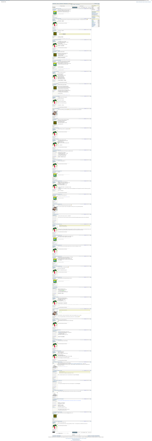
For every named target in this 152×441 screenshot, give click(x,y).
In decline (54, 29)
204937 (90, 390)
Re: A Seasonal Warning (56, 96)
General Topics (61, 3)
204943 (90, 421)
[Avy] (55, 367)
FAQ (78, 438)
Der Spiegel (59, 332)
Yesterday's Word (73, 438)
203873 (90, 108)
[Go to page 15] (77, 7)
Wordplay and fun (66, 3)
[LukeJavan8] (55, 65)
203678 (90, 71)
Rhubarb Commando (82, 8)
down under (54, 117)
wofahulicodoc (82, 380)
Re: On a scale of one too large (57, 8)
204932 (90, 370)
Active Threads (78, 4)
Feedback (85, 438)
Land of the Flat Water (55, 17)
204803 (90, 214)
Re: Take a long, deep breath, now (57, 235)
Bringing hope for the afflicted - (57, 39)
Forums (58, 3)
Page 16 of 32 (74, 7)
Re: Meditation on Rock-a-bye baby (57, 370)
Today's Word (69, 438)
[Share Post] (88, 18)
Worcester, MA (54, 158)
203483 (90, 18)
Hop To (57, 433)
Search (83, 438)
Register (96, 3)
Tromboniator (82, 60)
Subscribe (76, 438)
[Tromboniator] (55, 417)
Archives (81, 438)
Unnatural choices (55, 118)
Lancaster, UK (54, 28)
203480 (90, 8)
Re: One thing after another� (57, 60)
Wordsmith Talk (54, 3)
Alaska (53, 37)
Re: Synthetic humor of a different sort (58, 390)
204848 (90, 277)
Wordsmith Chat (78, 439)
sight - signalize (55, 287)
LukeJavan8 (82, 18)
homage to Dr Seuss (55, 214)
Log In (98, 3)
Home (66, 438)
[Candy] (55, 210)
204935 (90, 380)
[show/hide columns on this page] (99, 4)
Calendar (74, 4)
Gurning (60, 187)
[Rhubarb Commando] (55, 78)
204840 (90, 256)
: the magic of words (5, 0)
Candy (82, 214)
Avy (83, 370)
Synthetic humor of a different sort (57, 380)
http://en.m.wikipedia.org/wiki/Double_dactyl (76, 363)
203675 (90, 60)
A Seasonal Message (56, 71)
